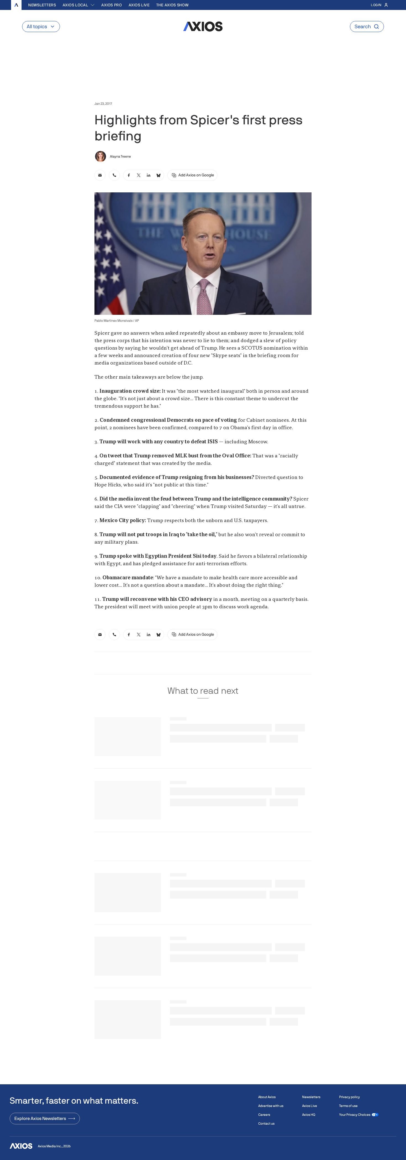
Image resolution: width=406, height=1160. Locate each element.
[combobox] (78, 5)
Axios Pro (111, 5)
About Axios (267, 1097)
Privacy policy (349, 1097)
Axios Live (139, 5)
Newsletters (42, 5)
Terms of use (348, 1105)
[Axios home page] (16, 5)
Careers (264, 1114)
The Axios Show (172, 5)
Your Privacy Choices (354, 1114)
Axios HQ (308, 1114)
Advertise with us (270, 1105)
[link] (100, 175)
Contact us (266, 1123)
